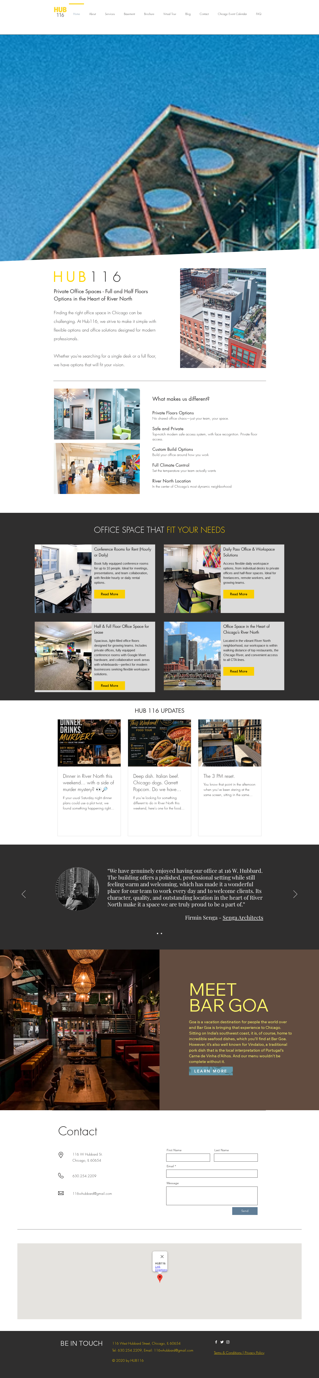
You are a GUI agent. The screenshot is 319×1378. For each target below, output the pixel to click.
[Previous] (24, 894)
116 (106, 277)
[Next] (295, 894)
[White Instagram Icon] (228, 1342)
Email (170, 1166)
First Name (174, 1150)
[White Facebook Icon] (216, 1342)
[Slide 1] (157, 933)
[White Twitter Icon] (222, 1342)
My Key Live (248, 910)
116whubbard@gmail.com (92, 1193)
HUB (71, 277)
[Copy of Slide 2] (161, 933)
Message (173, 1183)
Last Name (221, 1150)
